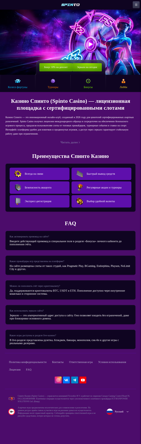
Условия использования (25, 380)
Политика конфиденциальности (31, 372)
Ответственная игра (91, 372)
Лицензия (54, 380)
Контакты (65, 372)
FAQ (69, 380)
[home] (70, 5)
